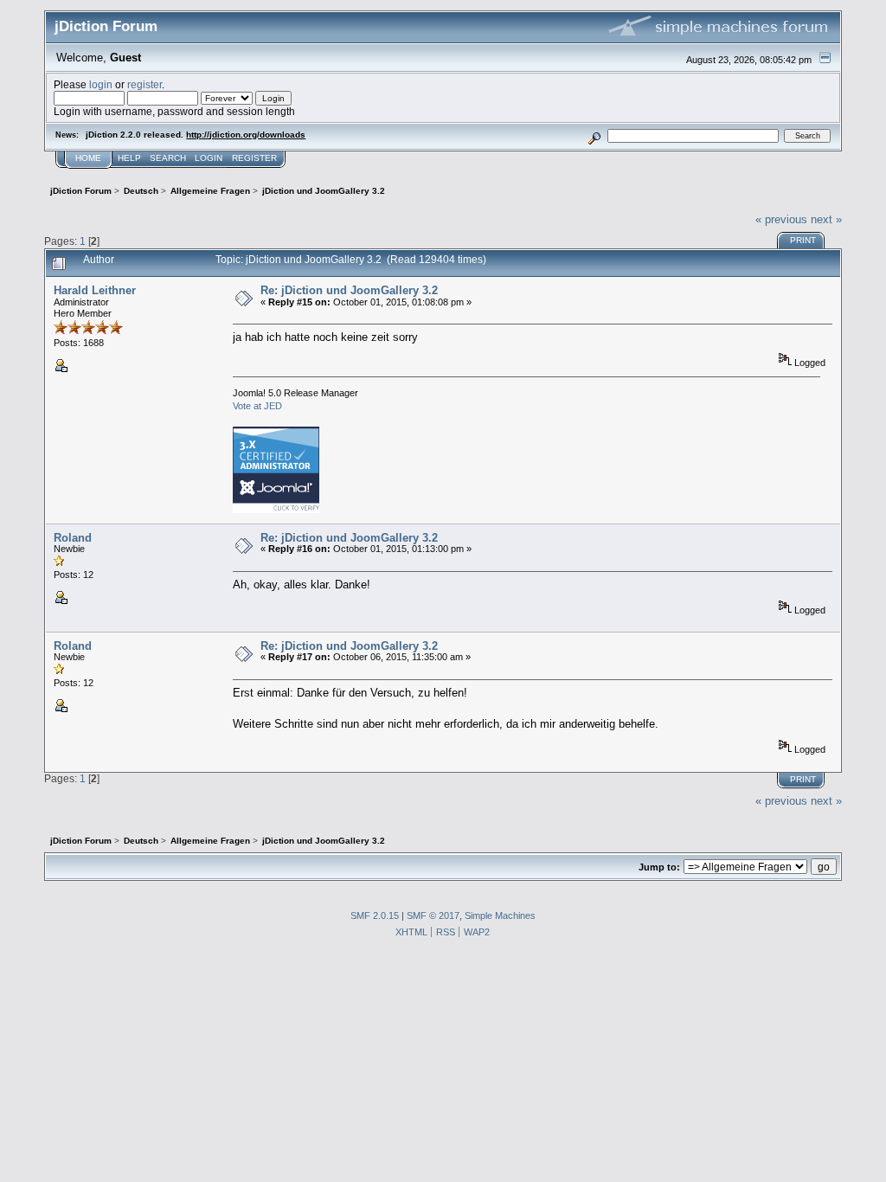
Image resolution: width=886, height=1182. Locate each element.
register (144, 84)
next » (826, 219)
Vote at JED (257, 406)
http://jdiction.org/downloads (245, 134)
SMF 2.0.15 (374, 915)
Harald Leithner (95, 290)
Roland (73, 537)
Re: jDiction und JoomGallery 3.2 (349, 290)
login (100, 84)
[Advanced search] (595, 135)
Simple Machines (500, 915)
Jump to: (659, 867)
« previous (781, 219)
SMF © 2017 (433, 915)
